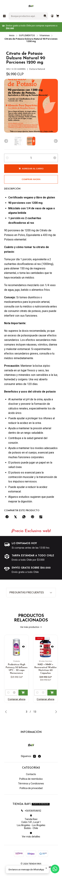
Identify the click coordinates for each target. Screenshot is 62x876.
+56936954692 (33, 810)
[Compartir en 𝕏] (15, 517)
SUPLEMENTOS (27, 35)
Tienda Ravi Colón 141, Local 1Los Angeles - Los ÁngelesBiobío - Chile (31, 824)
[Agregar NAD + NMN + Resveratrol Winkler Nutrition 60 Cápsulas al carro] (29, 692)
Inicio (11, 35)
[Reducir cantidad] (7, 158)
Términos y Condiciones (31, 783)
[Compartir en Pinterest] (32, 517)
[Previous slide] (6, 141)
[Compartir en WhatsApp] (24, 517)
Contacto (31, 774)
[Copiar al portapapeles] (41, 517)
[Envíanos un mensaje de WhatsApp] (55, 869)
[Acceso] (52, 16)
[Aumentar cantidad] (55, 158)
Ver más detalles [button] (31, 836)
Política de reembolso (31, 778)
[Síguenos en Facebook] (39, 756)
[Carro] (57, 16)
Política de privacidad (31, 788)
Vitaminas (44, 35)
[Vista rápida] (30, 646)
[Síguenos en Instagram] (34, 756)
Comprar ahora (23, 699)
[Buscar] (45, 16)
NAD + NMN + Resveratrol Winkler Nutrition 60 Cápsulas (23, 668)
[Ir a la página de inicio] (31, 6)
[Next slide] (55, 141)
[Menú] (4, 16)
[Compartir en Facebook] (7, 517)
